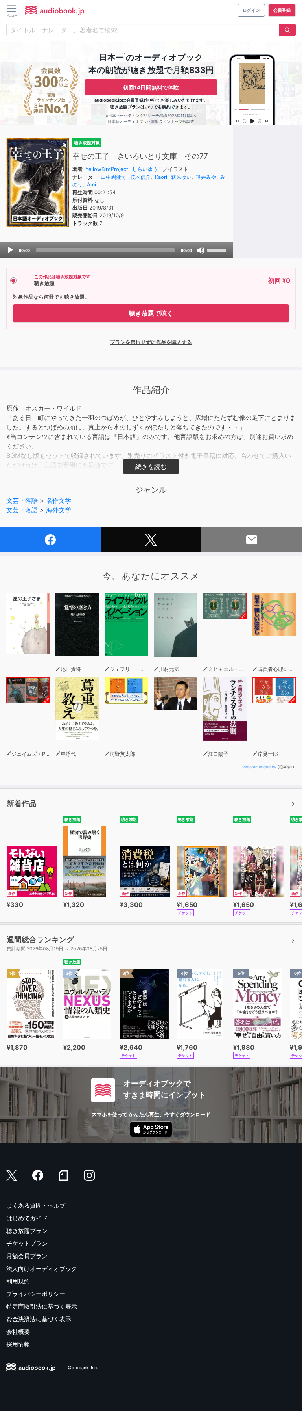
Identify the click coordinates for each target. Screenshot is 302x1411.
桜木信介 (140, 177)
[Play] (10, 250)
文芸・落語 (22, 500)
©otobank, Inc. (83, 1368)
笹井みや (206, 177)
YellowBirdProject (106, 169)
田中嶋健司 (113, 177)
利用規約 (18, 1281)
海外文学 (58, 510)
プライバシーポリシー (35, 1294)
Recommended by (259, 766)
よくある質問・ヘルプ (35, 1205)
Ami (91, 184)
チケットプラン (27, 1243)
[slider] (218, 249)
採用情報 (18, 1344)
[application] (116, 250)
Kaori (161, 177)
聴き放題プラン (27, 1230)
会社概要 (18, 1331)
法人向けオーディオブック (41, 1268)
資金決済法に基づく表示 (38, 1319)
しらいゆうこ (147, 169)
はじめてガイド (27, 1218)
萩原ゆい (181, 177)
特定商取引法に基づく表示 (41, 1306)
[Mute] (200, 250)
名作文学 (58, 500)
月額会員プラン (27, 1256)
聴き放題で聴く (151, 313)
